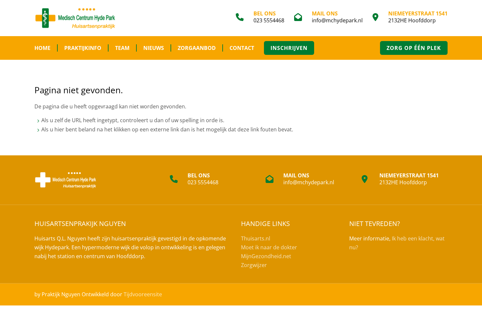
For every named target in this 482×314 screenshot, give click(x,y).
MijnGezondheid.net (266, 256)
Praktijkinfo (82, 48)
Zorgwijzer (254, 265)
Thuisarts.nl (255, 238)
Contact (242, 48)
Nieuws (153, 48)
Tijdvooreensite (143, 294)
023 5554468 (268, 20)
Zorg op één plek (414, 48)
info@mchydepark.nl (337, 20)
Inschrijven (289, 48)
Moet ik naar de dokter (269, 247)
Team (122, 48)
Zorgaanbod (197, 48)
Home (42, 48)
